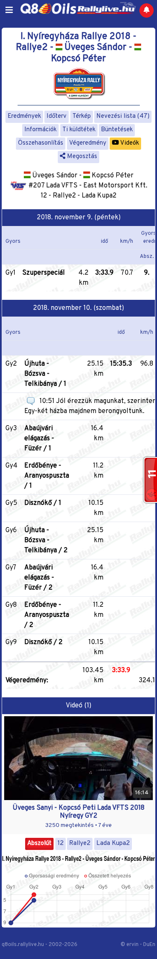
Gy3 (11, 428)
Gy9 (11, 642)
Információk (40, 130)
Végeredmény (87, 143)
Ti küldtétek (78, 130)
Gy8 (11, 605)
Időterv (56, 116)
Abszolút (39, 843)
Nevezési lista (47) (122, 116)
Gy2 (11, 364)
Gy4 (11, 466)
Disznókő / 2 (43, 642)
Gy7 (10, 568)
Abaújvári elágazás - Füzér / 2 (39, 578)
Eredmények (24, 116)
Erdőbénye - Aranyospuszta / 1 (46, 476)
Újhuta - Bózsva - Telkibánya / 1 (45, 374)
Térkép (81, 116)
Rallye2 (79, 843)
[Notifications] (146, 10)
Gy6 (11, 530)
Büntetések (117, 130)
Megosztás (81, 157)
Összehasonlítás (40, 143)
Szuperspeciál (43, 273)
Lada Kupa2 (113, 843)
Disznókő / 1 (42, 503)
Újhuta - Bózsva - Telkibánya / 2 (45, 540)
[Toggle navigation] (9, 10)
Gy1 (10, 273)
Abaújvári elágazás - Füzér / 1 (39, 438)
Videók (129, 143)
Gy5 (11, 503)
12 (60, 843)
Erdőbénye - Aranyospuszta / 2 (46, 615)
